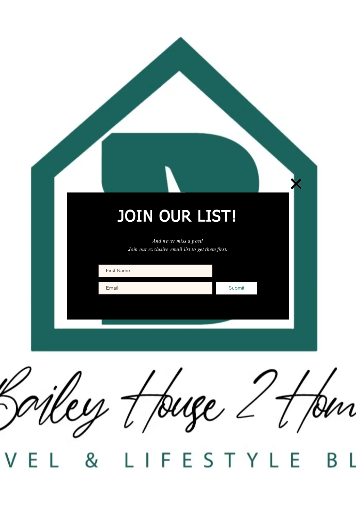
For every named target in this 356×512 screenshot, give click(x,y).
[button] (296, 183)
